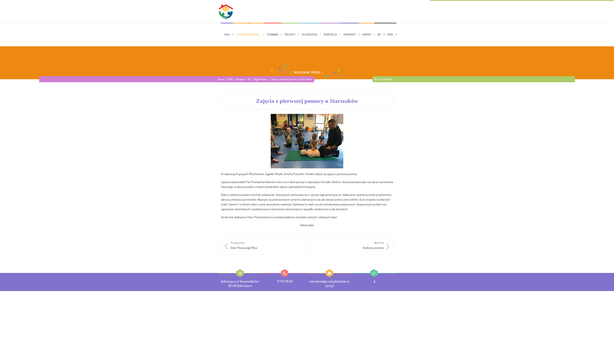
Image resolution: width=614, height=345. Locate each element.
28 (249, 79)
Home (221, 79)
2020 (230, 79)
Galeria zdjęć (307, 225)
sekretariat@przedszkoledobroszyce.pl (329, 283)
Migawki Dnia (260, 79)
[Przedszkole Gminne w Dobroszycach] (226, 11)
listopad (240, 79)
